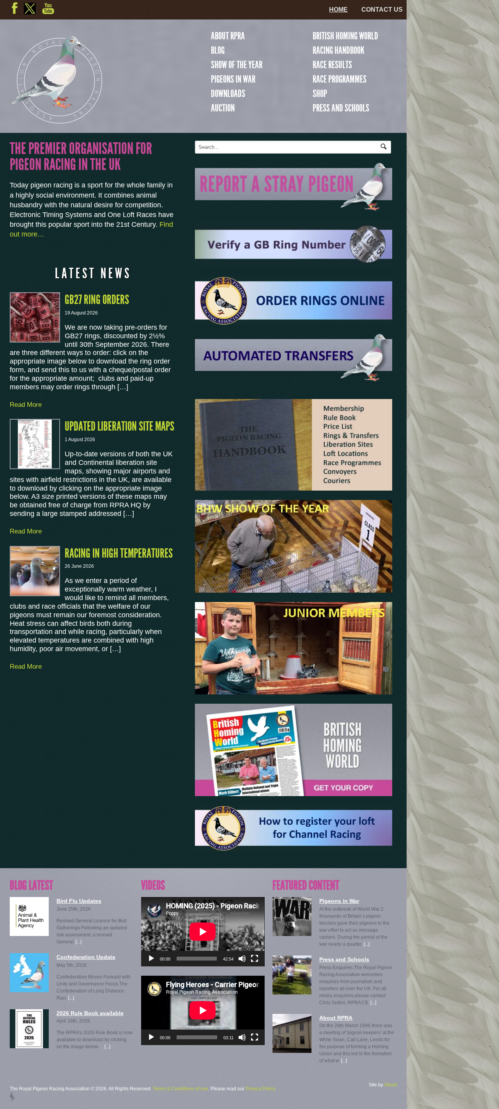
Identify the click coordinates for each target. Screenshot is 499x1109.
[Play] (151, 958)
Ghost (390, 1085)
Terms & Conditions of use (180, 1088)
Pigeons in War (233, 79)
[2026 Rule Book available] (29, 1028)
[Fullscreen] (254, 958)
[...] (78, 942)
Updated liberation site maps (119, 426)
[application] (202, 931)
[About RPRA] (292, 1033)
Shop (320, 93)
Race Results (332, 64)
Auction (223, 108)
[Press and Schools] (292, 974)
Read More (26, 404)
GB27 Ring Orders (97, 299)
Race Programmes (339, 79)
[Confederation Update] (29, 972)
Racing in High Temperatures (119, 553)
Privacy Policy (260, 1088)
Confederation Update (86, 957)
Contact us (382, 9)
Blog (218, 50)
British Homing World (345, 36)
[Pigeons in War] (292, 916)
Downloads (228, 93)
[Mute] (242, 958)
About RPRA (228, 36)
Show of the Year (236, 64)
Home (338, 9)
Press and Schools (341, 108)
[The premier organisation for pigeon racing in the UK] (57, 120)
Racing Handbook (339, 50)
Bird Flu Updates (79, 901)
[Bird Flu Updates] (29, 916)
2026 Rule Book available (90, 1013)
